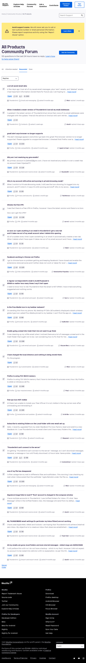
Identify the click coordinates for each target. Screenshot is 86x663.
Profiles (24, 438)
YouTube (79, 658)
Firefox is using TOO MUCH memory (21, 376)
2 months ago (79, 148)
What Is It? (50, 622)
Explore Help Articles (19, 5)
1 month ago (80, 100)
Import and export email (29, 560)
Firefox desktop (52, 597)
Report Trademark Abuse (12, 594)
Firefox (11, 148)
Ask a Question (43, 5)
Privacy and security (24, 196)
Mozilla (7, 583)
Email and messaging (28, 100)
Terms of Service (20, 658)
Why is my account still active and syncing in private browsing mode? (35, 181)
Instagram (83, 658)
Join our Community (10, 605)
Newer (4, 565)
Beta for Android (8, 626)
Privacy (33, 658)
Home (4, 14)
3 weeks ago (80, 345)
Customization (26, 248)
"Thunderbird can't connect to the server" (23, 447)
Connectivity (25, 462)
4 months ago (79, 172)
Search (82, 15)
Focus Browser (52, 609)
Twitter (5, 601)
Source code (7, 597)
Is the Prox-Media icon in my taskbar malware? (26, 307)
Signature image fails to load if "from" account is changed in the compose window (40, 495)
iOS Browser (51, 605)
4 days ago (80, 462)
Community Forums (31, 5)
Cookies (42, 658)
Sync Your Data (52, 629)
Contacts (24, 124)
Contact (52, 658)
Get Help (49, 633)
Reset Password (52, 626)
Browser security (23, 322)
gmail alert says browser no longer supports (25, 134)
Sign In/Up (79, 5)
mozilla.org (6, 658)
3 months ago (79, 222)
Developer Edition (9, 618)
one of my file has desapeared (19, 471)
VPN (18, 222)
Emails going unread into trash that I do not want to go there (31, 331)
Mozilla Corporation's (14, 642)
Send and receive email (29, 172)
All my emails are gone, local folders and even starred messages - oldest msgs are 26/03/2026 (45, 545)
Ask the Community (68, 52)
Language (59, 642)
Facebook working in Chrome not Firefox (23, 257)
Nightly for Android (10, 633)
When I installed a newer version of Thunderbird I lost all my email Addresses (38, 110)
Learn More (67, 31)
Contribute (53, 5)
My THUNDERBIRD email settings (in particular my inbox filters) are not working (39, 521)
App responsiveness (24, 391)
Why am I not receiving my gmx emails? (23, 157)
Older (4, 567)
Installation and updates (26, 414)
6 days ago (80, 124)
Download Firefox (66, 5)
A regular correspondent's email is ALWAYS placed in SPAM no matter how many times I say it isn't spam (28, 282)
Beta (3, 622)
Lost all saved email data (17, 86)
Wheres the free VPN (15, 205)
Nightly (5, 629)
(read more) (71, 92)
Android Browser (52, 601)
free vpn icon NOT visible (17, 400)
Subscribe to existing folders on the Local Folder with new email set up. (36, 424)
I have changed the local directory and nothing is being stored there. (34, 355)
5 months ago (79, 438)
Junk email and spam (28, 298)
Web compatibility (24, 148)
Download (50, 594)
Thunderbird (13, 100)
